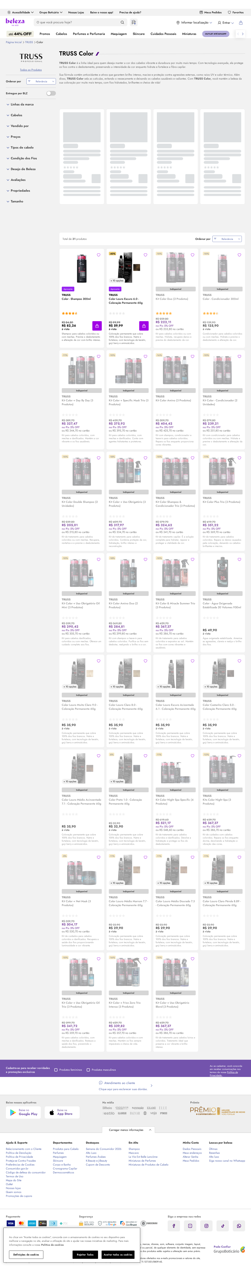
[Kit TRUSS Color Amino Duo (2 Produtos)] (128, 572)
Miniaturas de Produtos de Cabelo (148, 1165)
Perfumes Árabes (96, 1157)
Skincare (139, 34)
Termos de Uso (14, 1176)
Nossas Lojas (76, 12)
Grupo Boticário (49, 12)
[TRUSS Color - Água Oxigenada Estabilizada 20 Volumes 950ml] (222, 572)
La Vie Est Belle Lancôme (143, 1157)
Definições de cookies (26, 1254)
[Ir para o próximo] (243, 34)
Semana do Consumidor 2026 (103, 1149)
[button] (97, 326)
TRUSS (29, 42)
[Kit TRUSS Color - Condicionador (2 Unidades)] (222, 369)
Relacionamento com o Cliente (23, 1149)
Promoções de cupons (19, 1196)
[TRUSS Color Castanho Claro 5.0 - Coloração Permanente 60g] (222, 673)
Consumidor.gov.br (17, 1168)
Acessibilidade (21, 12)
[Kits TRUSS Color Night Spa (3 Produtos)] (222, 768)
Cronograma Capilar (65, 1168)
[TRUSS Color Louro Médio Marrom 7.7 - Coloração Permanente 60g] (128, 870)
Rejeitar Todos (85, 1254)
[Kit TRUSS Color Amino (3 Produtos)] (175, 369)
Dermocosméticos (63, 1172)
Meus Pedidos (213, 12)
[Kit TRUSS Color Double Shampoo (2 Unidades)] (81, 470)
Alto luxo (214, 1157)
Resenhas (214, 1153)
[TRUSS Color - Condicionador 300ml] (222, 267)
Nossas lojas (13, 1188)
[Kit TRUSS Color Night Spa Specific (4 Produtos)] (175, 768)
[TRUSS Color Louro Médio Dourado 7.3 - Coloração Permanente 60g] (175, 870)
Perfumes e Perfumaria (89, 34)
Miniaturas (189, 34)
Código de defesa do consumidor (26, 1172)
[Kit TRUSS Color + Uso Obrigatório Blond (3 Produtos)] (175, 971)
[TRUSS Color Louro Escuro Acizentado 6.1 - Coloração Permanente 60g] (175, 673)
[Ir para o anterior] (238, 34)
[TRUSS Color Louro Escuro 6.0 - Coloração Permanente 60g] (128, 267)
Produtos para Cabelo (66, 1149)
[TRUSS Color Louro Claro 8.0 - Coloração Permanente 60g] (128, 673)
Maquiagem (119, 34)
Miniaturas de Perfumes (142, 1161)
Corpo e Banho (62, 1165)
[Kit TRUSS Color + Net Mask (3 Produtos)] (81, 870)
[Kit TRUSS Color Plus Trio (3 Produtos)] (222, 470)
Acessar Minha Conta (225, 23)
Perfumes (58, 1153)
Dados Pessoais (192, 1149)
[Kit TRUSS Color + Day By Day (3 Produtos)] (81, 369)
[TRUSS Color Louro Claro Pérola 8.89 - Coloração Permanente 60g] (222, 870)
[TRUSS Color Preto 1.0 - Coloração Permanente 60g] (128, 768)
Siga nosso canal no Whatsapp (227, 1161)
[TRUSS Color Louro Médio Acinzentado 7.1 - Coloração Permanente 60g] (81, 768)
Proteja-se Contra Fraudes (21, 1161)
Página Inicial (14, 42)
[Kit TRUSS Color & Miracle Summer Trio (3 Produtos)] (175, 572)
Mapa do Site (13, 1180)
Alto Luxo (91, 1153)
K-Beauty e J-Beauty (96, 1161)
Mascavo (134, 1153)
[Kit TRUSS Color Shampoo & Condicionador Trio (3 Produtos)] (175, 470)
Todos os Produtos (31, 70)
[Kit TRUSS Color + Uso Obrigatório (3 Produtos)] (128, 470)
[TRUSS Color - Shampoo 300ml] (81, 267)
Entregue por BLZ (16, 93)
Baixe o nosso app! (101, 12)
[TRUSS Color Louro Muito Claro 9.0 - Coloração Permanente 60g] (81, 673)
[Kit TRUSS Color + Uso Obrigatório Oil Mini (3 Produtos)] (81, 572)
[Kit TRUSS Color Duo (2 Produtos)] (175, 267)
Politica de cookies (52, 1245)
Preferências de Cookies (20, 1165)
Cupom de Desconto (98, 1165)
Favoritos (238, 12)
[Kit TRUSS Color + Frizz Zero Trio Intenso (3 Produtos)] (128, 971)
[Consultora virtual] (134, 22)
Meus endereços (192, 1153)
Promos (45, 34)
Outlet (9, 1184)
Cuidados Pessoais (163, 34)
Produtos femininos (70, 1070)
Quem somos (13, 1192)
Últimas (213, 1149)
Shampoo (134, 1149)
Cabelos (61, 34)
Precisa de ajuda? (130, 12)
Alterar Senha (190, 1157)
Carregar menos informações (126, 1130)
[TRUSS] (31, 58)
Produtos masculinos (104, 1070)
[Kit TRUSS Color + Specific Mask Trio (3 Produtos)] (128, 369)
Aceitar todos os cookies (118, 1254)
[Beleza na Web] (15, 22)
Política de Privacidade (19, 1157)
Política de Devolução (18, 1153)
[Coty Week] (20, 33)
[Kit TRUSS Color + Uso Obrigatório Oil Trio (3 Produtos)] (81, 971)
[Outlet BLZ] (216, 33)
